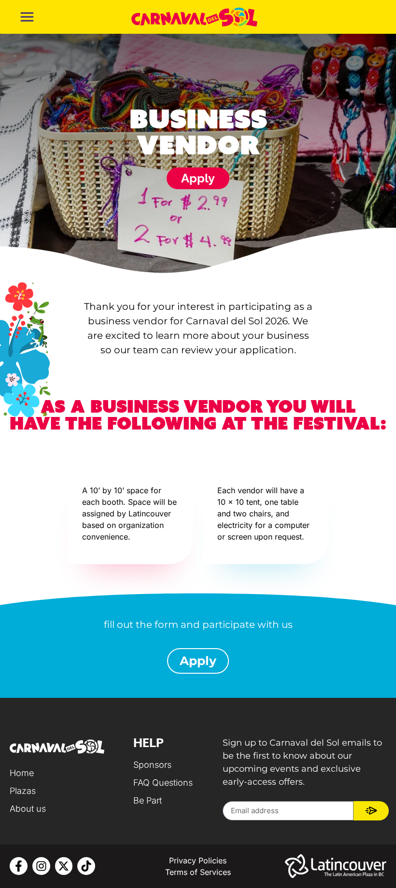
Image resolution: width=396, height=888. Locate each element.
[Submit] (371, 810)
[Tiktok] (86, 866)
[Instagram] (41, 866)
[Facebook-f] (19, 866)
